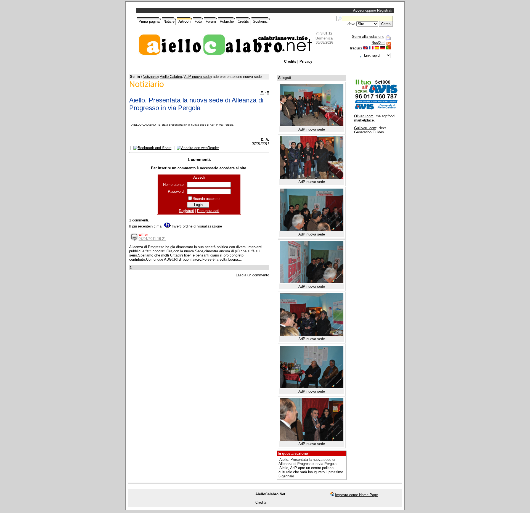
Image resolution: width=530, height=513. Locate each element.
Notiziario (150, 77)
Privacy (306, 61)
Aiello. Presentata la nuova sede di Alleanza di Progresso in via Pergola (307, 462)
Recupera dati (208, 211)
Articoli (184, 21)
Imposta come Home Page (356, 495)
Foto (198, 21)
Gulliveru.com (365, 128)
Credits (243, 21)
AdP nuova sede (197, 77)
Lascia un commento (252, 275)
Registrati (384, 10)
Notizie (168, 21)
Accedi (358, 10)
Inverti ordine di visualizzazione (196, 226)
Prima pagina (149, 21)
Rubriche (227, 21)
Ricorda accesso (206, 199)
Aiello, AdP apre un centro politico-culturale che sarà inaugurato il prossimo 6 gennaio (311, 472)
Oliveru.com (363, 116)
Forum (211, 21)
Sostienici (261, 21)
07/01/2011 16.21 (152, 239)
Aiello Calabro (171, 77)
